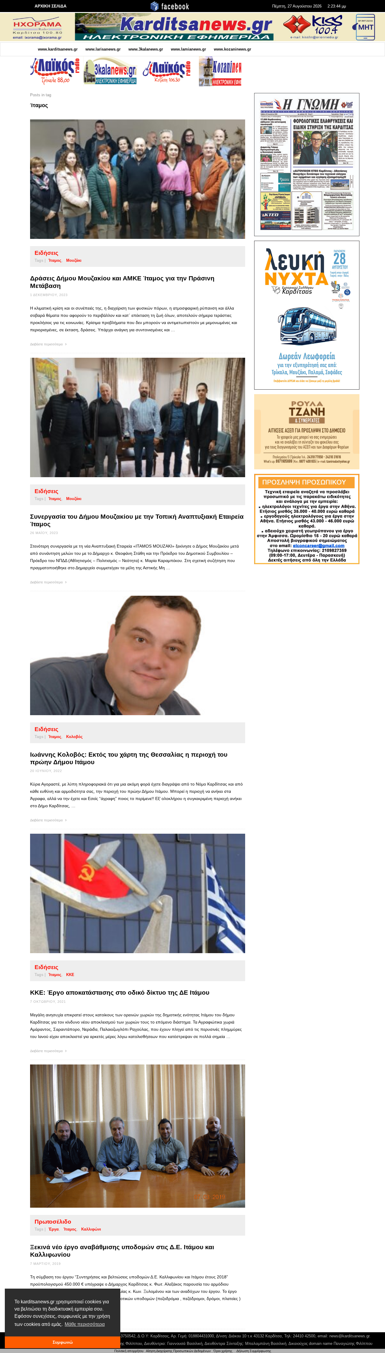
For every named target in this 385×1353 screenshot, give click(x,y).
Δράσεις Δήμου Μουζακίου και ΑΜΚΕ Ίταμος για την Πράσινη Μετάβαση (122, 282)
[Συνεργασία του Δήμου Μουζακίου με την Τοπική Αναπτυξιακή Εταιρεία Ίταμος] (128, 417)
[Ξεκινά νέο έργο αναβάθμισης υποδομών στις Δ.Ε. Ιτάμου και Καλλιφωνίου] (128, 1136)
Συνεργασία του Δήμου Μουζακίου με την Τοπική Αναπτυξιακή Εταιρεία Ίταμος (137, 520)
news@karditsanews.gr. (350, 1336)
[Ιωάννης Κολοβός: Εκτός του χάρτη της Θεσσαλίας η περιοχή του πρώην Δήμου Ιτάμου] (128, 655)
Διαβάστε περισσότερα (46, 344)
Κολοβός (74, 736)
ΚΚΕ (70, 974)
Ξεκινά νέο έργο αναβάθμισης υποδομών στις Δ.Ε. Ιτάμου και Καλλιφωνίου (122, 1250)
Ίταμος (54, 260)
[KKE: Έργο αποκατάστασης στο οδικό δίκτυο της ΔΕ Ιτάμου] (128, 893)
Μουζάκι (74, 260)
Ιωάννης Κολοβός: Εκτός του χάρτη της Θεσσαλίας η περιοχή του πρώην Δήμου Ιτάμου (128, 758)
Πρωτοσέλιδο (53, 1222)
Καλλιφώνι (91, 1229)
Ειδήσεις (46, 253)
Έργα (53, 1229)
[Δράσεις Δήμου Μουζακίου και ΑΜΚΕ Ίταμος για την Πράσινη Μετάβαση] (128, 179)
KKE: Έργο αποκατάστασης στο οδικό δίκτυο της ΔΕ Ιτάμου (119, 992)
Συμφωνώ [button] (63, 1342)
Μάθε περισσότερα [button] (85, 1324)
